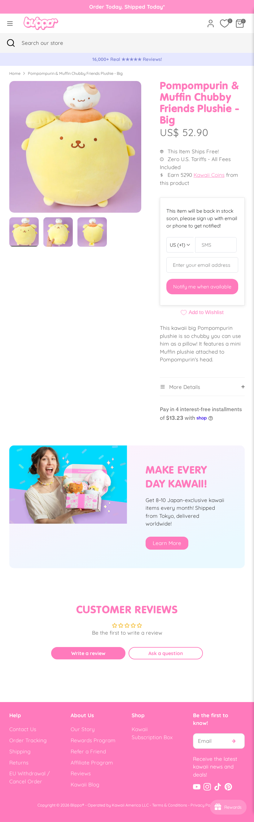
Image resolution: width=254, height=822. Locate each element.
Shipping (20, 751)
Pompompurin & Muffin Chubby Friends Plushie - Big (75, 73)
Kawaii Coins (209, 175)
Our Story (83, 729)
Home (14, 73)
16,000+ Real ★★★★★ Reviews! (127, 59)
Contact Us (22, 729)
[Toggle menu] (10, 23)
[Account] (210, 21)
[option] (127, 59)
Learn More (167, 543)
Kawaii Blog (85, 784)
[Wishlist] (224, 23)
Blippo (76, 805)
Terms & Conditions (169, 805)
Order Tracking (28, 740)
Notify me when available (202, 286)
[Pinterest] (228, 786)
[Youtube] (196, 786)
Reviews (81, 773)
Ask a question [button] (165, 653)
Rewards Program (93, 740)
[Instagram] (207, 786)
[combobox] (51, 43)
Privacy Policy (203, 805)
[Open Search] (11, 43)
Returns (18, 762)
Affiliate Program (92, 762)
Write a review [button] (88, 653)
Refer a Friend (88, 751)
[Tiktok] (217, 786)
